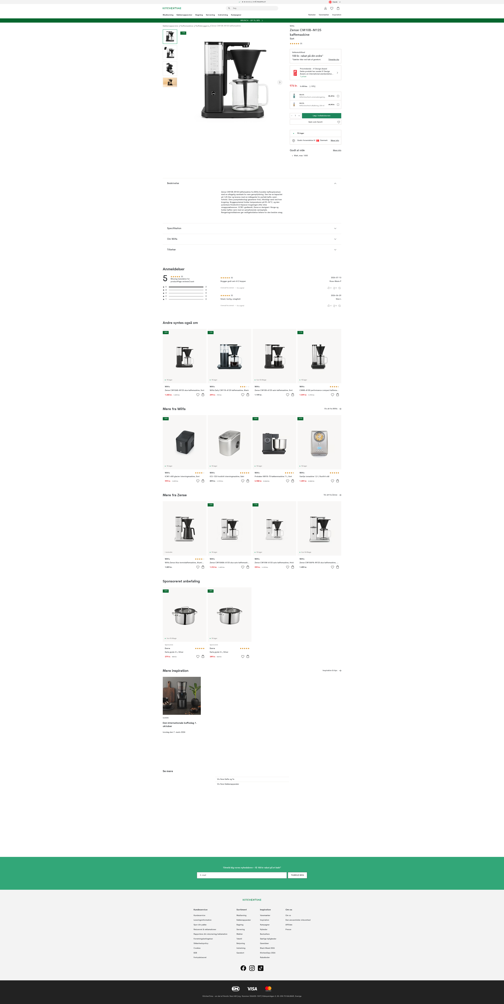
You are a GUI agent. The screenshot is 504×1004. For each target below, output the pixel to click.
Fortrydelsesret (200, 957)
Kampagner (236, 15)
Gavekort (240, 953)
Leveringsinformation (202, 920)
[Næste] (279, 82)
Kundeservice (199, 915)
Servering (210, 15)
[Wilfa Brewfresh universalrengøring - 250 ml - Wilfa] (294, 96)
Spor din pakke (200, 925)
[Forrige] (186, 82)
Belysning (241, 944)
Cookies (197, 948)
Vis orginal (240, 288)
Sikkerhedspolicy (201, 944)
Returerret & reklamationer (205, 929)
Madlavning (168, 15)
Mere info (335, 140)
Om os (288, 915)
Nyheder (312, 15)
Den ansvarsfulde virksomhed (298, 920)
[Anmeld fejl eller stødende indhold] (339, 288)
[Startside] (172, 8)
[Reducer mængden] (291, 115)
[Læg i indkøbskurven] (202, 394)
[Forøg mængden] (299, 115)
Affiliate (288, 925)
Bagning (199, 15)
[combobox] (335, 2)
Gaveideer (264, 944)
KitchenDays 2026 (267, 953)
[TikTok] (260, 968)
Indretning (223, 15)
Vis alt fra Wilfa (330, 409)
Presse (288, 929)
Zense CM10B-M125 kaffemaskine (226, 26)
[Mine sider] (325, 8)
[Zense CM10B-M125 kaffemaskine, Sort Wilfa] (233, 81)
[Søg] (229, 8)
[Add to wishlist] (198, 394)
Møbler (240, 934)
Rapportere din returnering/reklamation (210, 934)
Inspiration (336, 15)
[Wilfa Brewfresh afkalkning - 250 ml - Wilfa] (294, 104)
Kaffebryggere (202, 26)
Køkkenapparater (184, 15)
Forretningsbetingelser (203, 939)
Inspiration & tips (330, 670)
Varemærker (324, 15)
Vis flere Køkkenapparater (228, 784)
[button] (296, 44)
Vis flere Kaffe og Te (225, 779)
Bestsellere (265, 934)
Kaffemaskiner (187, 26)
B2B (195, 953)
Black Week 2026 (267, 948)
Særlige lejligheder (268, 939)
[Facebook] (243, 968)
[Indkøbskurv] (338, 8)
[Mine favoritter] (332, 8)
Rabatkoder (265, 957)
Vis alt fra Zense (330, 495)
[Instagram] (252, 968)
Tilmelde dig (333, 60)
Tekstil (239, 939)
